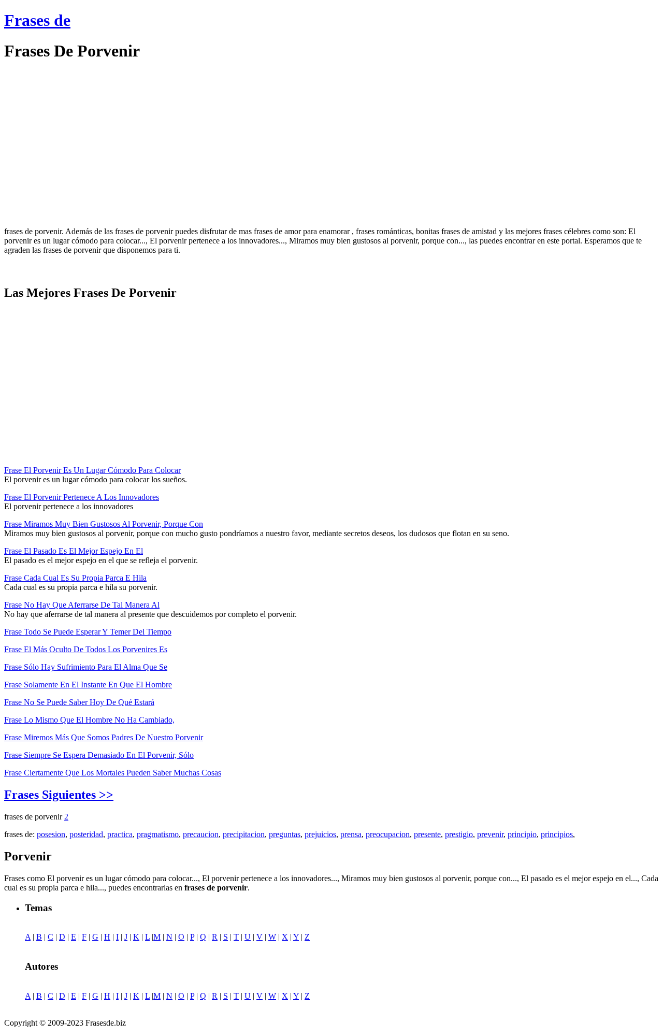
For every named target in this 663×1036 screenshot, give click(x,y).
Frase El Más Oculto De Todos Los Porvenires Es (85, 649)
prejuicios (320, 834)
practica (120, 834)
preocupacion (388, 834)
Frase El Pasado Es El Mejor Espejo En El (73, 550)
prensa (351, 834)
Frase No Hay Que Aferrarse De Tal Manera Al (82, 604)
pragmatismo (158, 834)
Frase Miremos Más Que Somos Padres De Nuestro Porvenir (103, 737)
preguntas (284, 834)
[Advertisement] (91, 144)
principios (557, 834)
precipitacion (244, 834)
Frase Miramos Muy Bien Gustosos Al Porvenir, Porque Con (103, 524)
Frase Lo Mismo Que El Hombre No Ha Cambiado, (89, 719)
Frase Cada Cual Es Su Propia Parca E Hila (75, 577)
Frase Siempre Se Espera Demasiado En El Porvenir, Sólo (99, 755)
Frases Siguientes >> (58, 794)
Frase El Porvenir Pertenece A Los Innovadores (81, 497)
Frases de (37, 20)
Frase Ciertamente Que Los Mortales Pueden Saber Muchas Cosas (112, 772)
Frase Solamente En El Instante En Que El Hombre (88, 684)
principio (522, 834)
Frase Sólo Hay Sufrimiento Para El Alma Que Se (85, 667)
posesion (51, 834)
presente (427, 834)
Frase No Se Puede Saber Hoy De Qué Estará (79, 702)
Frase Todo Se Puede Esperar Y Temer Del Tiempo (87, 631)
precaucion (201, 834)
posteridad (86, 834)
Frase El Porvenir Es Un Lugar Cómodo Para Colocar (92, 470)
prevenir (490, 834)
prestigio (459, 834)
